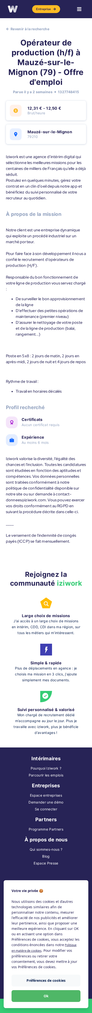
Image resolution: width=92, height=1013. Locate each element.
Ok (46, 996)
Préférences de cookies (46, 980)
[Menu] (79, 9)
